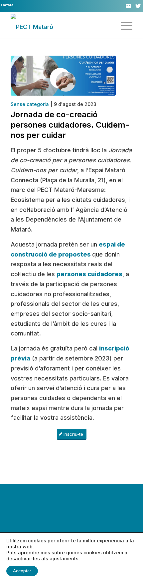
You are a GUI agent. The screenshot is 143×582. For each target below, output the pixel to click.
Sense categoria (30, 104)
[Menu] (123, 25)
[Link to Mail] (128, 6)
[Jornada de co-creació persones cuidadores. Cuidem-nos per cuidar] (63, 76)
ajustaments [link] (64, 558)
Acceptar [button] (22, 570)
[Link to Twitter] (138, 6)
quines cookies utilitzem (94, 552)
